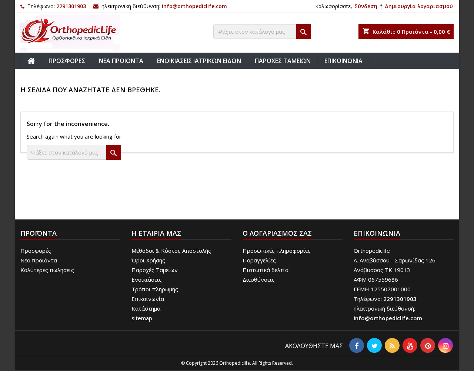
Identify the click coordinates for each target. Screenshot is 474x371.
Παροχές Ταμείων (154, 270)
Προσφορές (35, 250)
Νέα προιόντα (38, 260)
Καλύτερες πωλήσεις (47, 270)
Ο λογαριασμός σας (277, 233)
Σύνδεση (365, 6)
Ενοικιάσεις (146, 279)
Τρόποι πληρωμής (154, 289)
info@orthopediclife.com (194, 6)
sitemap (141, 318)
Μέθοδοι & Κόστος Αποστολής (171, 250)
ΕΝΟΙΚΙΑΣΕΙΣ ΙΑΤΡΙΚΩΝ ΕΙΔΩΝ (199, 61)
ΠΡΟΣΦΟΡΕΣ (67, 61)
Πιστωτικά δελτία (265, 270)
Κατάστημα (145, 308)
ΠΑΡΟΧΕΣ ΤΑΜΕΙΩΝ (283, 61)
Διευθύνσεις (259, 279)
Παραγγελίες (259, 260)
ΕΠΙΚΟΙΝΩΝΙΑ (343, 61)
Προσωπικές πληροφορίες (277, 250)
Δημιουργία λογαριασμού (419, 6)
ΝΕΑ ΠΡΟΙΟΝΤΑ (121, 61)
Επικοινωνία (147, 298)
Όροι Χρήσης (148, 260)
